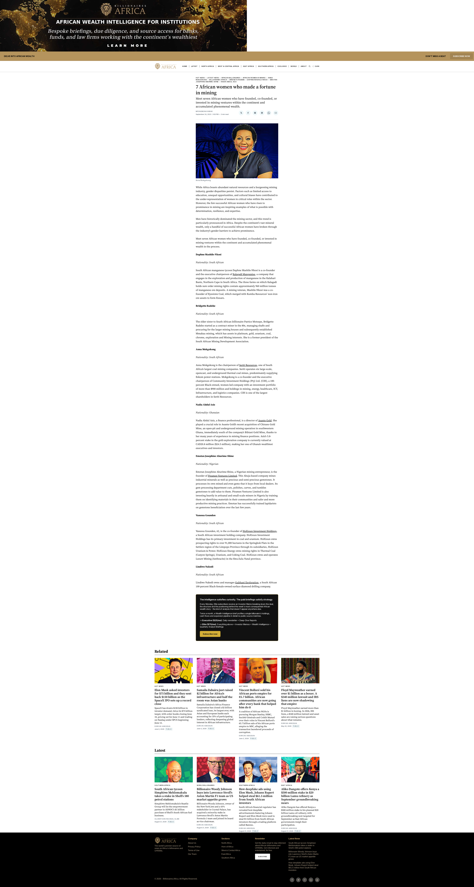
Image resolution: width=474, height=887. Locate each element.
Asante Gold (265, 420)
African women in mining (254, 78)
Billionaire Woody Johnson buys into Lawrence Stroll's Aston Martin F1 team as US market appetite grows (215, 794)
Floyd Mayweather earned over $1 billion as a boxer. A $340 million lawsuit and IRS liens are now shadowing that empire (299, 697)
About (304, 66)
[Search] (310, 66)
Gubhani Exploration (246, 582)
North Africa (207, 66)
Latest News (213, 78)
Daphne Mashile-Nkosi (257, 80)
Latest (194, 66)
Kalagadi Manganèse (244, 274)
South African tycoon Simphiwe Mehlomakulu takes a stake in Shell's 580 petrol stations (172, 794)
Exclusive (282, 66)
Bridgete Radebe (237, 80)
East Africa (248, 66)
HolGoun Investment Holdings (259, 531)
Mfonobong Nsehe (204, 111)
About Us (192, 843)
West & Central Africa (228, 66)
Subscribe (262, 856)
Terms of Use (193, 850)
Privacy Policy (194, 847)
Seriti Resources (248, 365)
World (294, 66)
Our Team (192, 854)
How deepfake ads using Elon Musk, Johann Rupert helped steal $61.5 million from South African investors (256, 796)
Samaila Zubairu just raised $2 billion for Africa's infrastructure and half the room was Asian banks (215, 695)
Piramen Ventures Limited (222, 475)
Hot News (200, 78)
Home (184, 66)
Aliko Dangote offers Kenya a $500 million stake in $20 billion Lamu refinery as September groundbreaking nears (300, 796)
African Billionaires (230, 78)
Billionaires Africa (218, 80)
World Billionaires (206, 785)
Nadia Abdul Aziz (229, 82)
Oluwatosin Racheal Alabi (167, 819)
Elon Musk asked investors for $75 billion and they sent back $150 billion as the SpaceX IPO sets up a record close (173, 697)
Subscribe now (461, 56)
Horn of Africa (227, 847)
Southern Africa (266, 66)
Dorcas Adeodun (162, 726)
